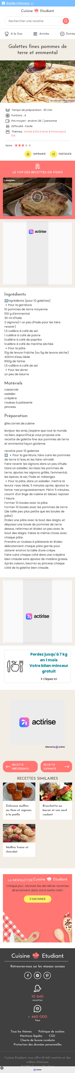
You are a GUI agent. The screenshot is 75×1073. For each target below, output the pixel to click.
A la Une (16, 33)
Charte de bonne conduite (37, 1040)
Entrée (28, 131)
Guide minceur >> (20, 3)
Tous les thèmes (21, 1031)
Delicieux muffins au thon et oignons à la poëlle (18, 810)
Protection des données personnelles (38, 1044)
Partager (65, 154)
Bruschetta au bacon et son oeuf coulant (55, 810)
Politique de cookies (51, 1031)
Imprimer (39, 154)
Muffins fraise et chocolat (17, 849)
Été (13, 135)
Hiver (45, 131)
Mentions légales (31, 1036)
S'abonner (38, 899)
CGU (52, 1036)
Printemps (57, 131)
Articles (44, 33)
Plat (37, 131)
